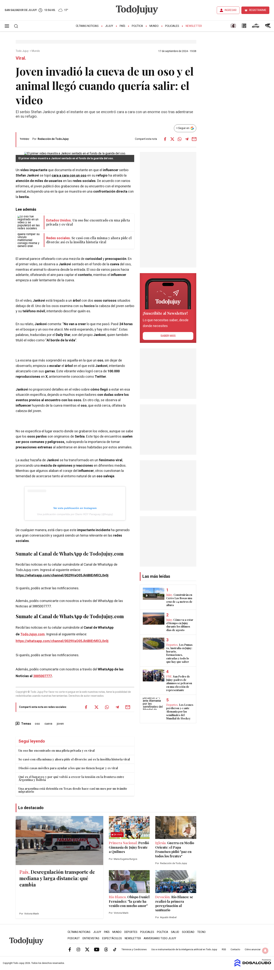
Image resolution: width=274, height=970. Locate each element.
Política (137, 26)
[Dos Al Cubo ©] (252, 965)
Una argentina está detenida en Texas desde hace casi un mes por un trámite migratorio (72, 790)
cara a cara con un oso (69, 175)
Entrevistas (91, 938)
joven (60, 723)
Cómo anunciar (253, 949)
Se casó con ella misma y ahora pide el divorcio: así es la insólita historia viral (74, 759)
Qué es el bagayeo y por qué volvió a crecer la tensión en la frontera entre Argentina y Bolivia (71, 778)
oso (37, 723)
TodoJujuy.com (32, 634)
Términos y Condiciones (134, 949)
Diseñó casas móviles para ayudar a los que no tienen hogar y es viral (68, 768)
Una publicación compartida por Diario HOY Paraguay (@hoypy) (75, 514)
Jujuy (109, 26)
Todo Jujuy (22, 51)
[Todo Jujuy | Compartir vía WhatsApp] (179, 139)
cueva (48, 723)
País (122, 26)
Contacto (235, 949)
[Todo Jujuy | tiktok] (115, 949)
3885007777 (42, 676)
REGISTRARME (257, 10)
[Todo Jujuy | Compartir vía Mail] (194, 139)
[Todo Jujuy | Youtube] (96, 949)
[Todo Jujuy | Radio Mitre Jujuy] (255, 27)
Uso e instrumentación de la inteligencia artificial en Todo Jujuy (184, 949)
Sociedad (188, 932)
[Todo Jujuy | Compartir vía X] (172, 139)
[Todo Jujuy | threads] (106, 949)
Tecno (201, 932)
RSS (224, 949)
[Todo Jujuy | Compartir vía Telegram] (187, 139)
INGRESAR (231, 10)
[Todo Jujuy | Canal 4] (233, 27)
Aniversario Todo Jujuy (160, 938)
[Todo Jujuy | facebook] (70, 949)
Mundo (154, 26)
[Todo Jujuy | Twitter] (87, 949)
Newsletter (194, 26)
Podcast (74, 938)
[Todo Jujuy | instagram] (78, 949)
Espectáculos (112, 938)
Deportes (130, 932)
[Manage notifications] (265, 951)
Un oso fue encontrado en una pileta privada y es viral (56, 750)
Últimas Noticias (87, 26)
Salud (175, 932)
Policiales (172, 26)
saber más (168, 335)
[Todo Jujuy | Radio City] (244, 27)
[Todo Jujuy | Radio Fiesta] (268, 27)
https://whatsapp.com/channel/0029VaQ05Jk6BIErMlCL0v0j (62, 575)
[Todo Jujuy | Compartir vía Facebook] (165, 139)
